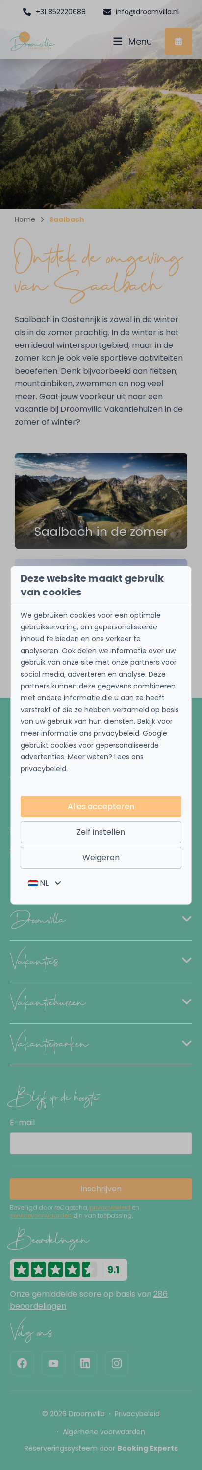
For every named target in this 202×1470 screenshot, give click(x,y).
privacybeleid (116, 733)
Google (155, 733)
